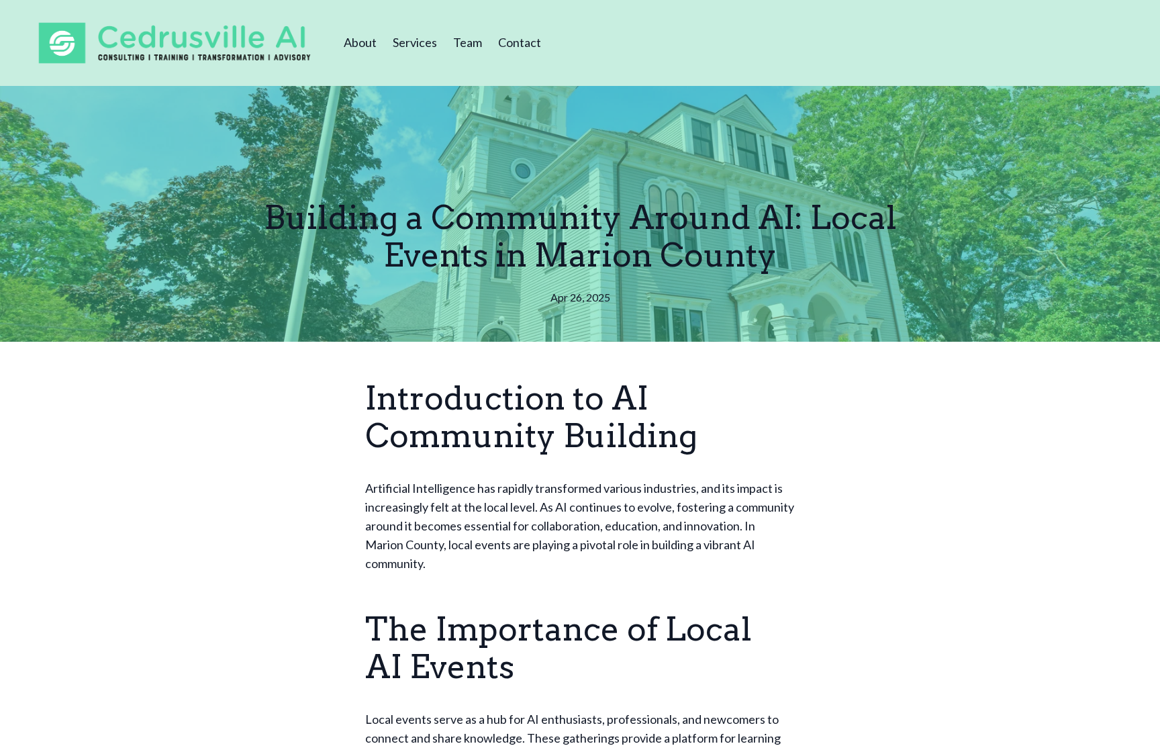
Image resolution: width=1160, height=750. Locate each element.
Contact (519, 42)
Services (415, 42)
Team (467, 42)
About (360, 42)
